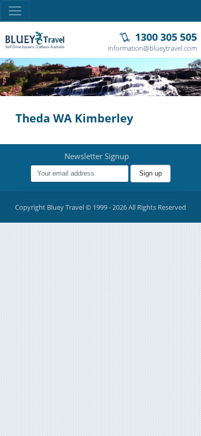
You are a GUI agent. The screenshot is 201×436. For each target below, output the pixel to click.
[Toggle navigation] (15, 11)
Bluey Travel (35, 40)
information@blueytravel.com (152, 48)
